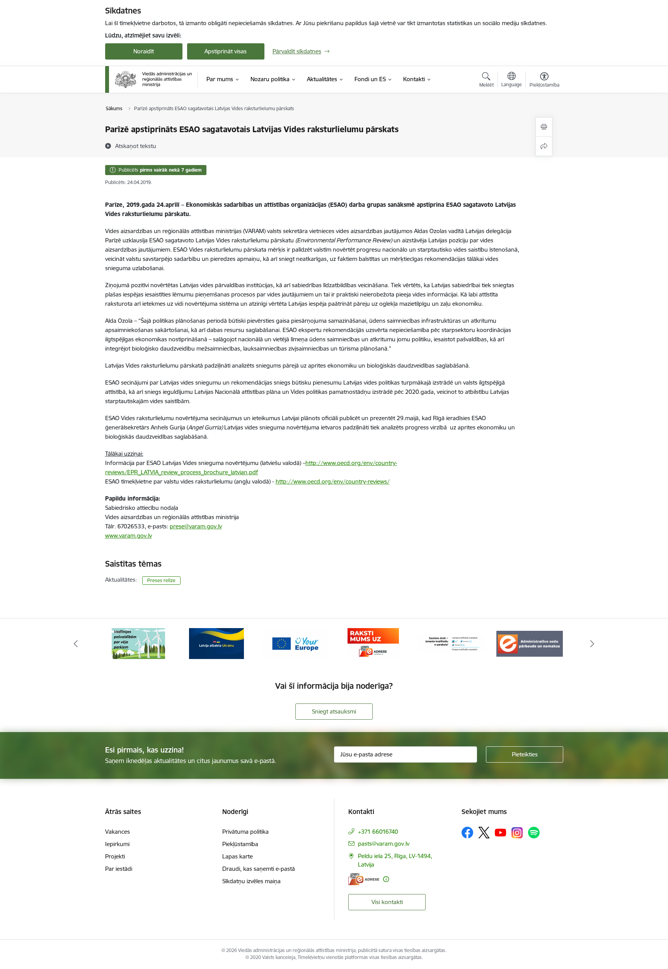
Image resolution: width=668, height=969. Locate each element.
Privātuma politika (245, 831)
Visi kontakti (387, 902)
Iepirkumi (117, 844)
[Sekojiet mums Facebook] (467, 832)
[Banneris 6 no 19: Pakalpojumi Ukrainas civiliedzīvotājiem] (216, 643)
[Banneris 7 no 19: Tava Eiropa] (295, 643)
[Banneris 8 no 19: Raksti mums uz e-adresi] (373, 643)
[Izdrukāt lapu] (544, 127)
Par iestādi (118, 868)
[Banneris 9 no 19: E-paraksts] (451, 643)
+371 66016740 (378, 831)
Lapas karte (237, 856)
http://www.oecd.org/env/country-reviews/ (333, 481)
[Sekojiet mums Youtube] (500, 832)
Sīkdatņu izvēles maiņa (251, 881)
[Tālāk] (592, 643)
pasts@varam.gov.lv (383, 843)
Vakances (117, 831)
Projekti (115, 856)
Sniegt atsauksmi (334, 711)
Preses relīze (161, 580)
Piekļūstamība (240, 844)
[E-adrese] (363, 879)
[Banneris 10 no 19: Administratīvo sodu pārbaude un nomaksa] (529, 643)
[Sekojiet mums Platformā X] (484, 832)
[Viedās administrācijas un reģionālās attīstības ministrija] (153, 79)
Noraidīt (143, 51)
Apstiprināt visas (225, 51)
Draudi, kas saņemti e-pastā (258, 868)
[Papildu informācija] (386, 879)
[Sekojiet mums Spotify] (534, 832)
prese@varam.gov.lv (196, 526)
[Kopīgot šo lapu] (544, 146)
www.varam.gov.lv (128, 535)
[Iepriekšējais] (75, 643)
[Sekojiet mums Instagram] (517, 832)
